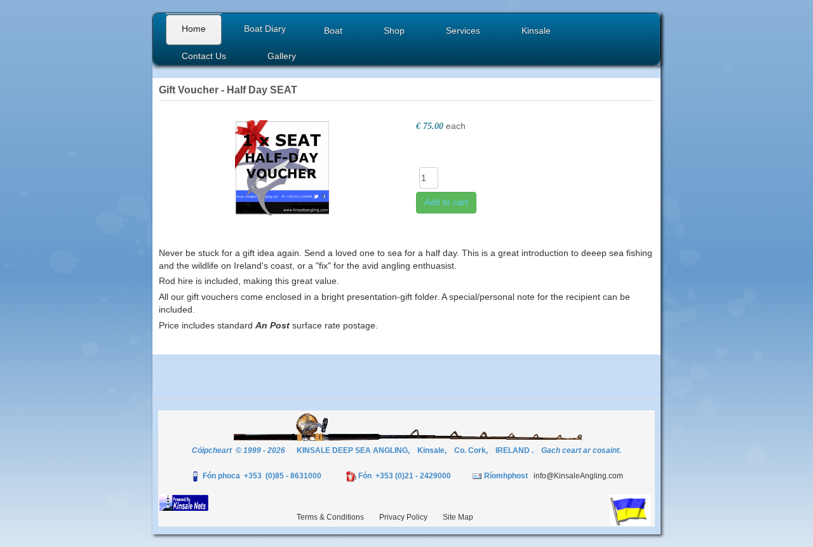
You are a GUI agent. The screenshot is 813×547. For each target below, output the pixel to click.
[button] (334, 32)
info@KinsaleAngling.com (578, 475)
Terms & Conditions (330, 517)
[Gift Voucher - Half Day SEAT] (282, 166)
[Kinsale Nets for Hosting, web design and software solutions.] (183, 502)
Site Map (458, 517)
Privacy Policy (403, 517)
